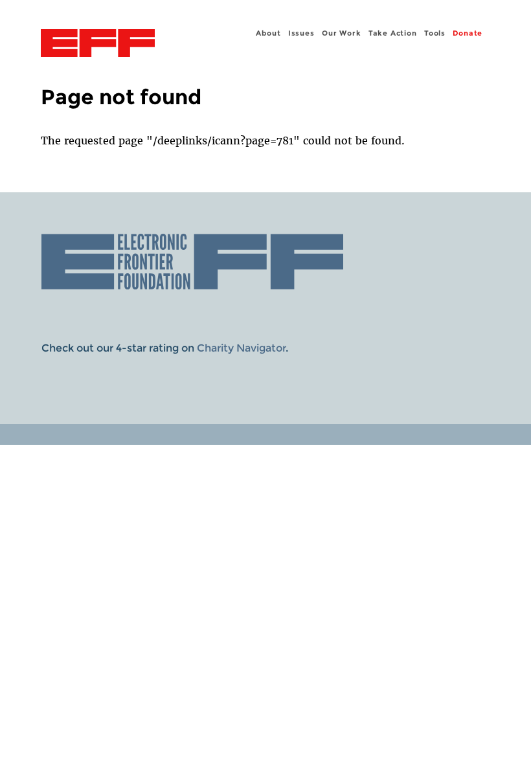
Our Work (341, 33)
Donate (467, 33)
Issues (301, 33)
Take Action (392, 33)
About (268, 33)
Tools (435, 33)
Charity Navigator (241, 348)
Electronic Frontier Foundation (98, 44)
